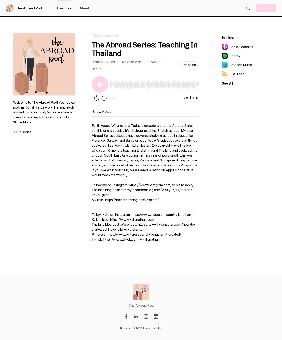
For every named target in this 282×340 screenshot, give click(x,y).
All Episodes (22, 132)
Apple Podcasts (241, 47)
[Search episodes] (248, 8)
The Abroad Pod (29, 8)
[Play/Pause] (100, 84)
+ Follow (266, 8)
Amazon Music (240, 65)
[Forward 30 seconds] (104, 98)
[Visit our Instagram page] (146, 316)
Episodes (64, 8)
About (84, 8)
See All (227, 83)
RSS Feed (236, 74)
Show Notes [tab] (101, 112)
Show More (22, 122)
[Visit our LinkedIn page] (136, 316)
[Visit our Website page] (156, 316)
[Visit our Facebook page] (126, 316)
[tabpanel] (145, 187)
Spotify (234, 56)
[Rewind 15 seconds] (97, 98)
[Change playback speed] (113, 98)
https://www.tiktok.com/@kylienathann (132, 239)
